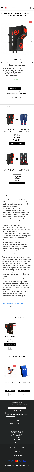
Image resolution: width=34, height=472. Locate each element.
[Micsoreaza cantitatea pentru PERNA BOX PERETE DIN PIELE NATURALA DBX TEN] (13, 84)
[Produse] (2, 8)
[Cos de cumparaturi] (33, 8)
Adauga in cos (14, 89)
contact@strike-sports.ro (18, 442)
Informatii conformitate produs (12, 303)
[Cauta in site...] (30, 8)
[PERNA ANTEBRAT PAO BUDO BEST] (23, 371)
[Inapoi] (1, 14)
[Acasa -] (9, 7)
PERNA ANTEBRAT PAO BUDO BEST (24, 383)
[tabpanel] (17, 39)
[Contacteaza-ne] (27, 8)
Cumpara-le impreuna (17, 143)
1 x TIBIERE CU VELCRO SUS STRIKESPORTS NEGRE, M (24, 170)
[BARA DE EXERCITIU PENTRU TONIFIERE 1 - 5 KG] (10, 371)
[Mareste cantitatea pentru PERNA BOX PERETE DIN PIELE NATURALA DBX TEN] (20, 84)
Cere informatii (16, 98)
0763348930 (18, 440)
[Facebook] (17, 426)
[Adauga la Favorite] (10, 348)
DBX (17, 18)
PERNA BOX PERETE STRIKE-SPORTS (10, 337)
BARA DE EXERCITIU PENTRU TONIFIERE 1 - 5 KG (10, 383)
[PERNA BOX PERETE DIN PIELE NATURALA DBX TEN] (17, 39)
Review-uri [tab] (7, 307)
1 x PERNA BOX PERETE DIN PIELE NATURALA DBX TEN (10, 130)
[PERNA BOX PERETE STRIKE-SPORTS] (10, 328)
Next (31, 40)
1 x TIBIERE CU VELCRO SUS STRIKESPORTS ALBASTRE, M (24, 130)
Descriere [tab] (5, 196)
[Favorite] (24, 88)
